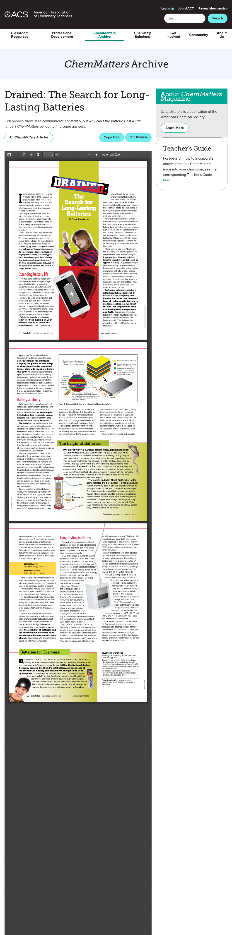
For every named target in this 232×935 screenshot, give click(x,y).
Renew (212, 8)
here (166, 180)
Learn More (176, 129)
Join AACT (186, 8)
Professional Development (62, 35)
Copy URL (111, 137)
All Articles (28, 137)
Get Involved (173, 35)
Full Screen (138, 137)
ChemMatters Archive (104, 35)
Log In (165, 8)
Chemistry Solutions (142, 35)
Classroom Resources (20, 35)
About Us (222, 35)
